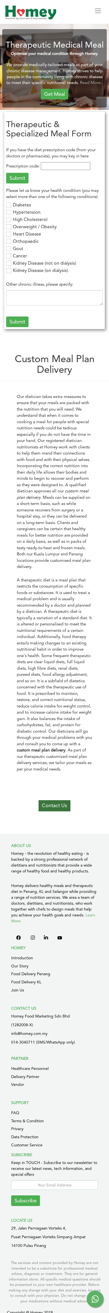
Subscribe (26, 1200)
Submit (17, 322)
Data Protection (25, 1137)
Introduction (22, 958)
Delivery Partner (25, 1076)
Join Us (17, 990)
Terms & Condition (27, 1121)
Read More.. (91, 82)
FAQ (15, 1113)
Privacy (17, 1128)
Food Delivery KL (26, 982)
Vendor (17, 1084)
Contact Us (54, 805)
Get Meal (54, 94)
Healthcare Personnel (30, 1068)
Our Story (20, 966)
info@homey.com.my (29, 1033)
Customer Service (26, 1145)
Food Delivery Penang (30, 974)
